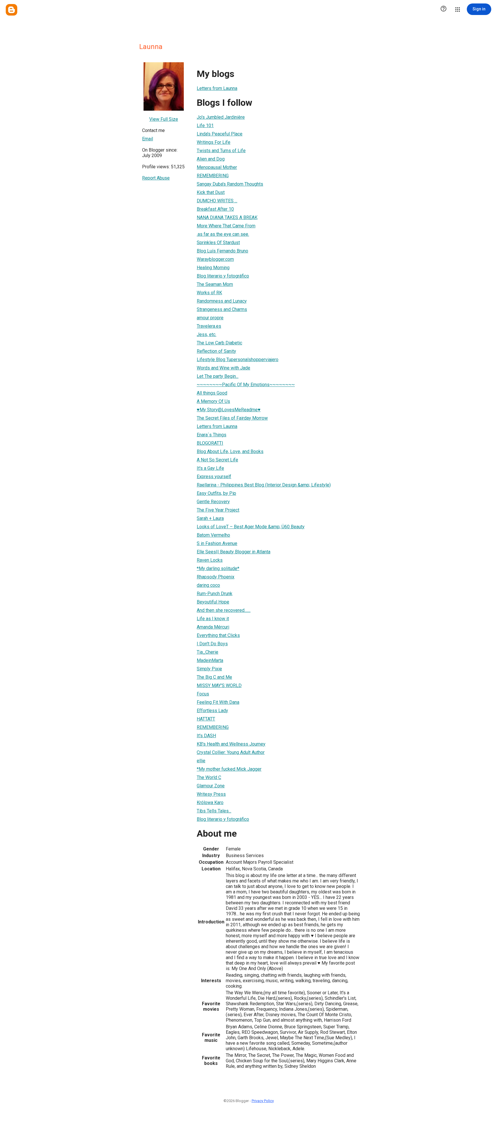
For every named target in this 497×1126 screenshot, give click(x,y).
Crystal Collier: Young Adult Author (231, 752)
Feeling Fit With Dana (218, 702)
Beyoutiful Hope (213, 602)
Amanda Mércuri (213, 627)
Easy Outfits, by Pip (216, 493)
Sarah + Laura (210, 518)
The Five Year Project (218, 510)
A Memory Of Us (213, 401)
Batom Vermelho (213, 535)
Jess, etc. (206, 334)
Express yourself (214, 476)
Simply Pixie (209, 669)
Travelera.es (209, 326)
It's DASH (206, 735)
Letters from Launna (217, 88)
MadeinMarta (210, 660)
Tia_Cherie (207, 652)
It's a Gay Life (210, 468)
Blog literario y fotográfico (223, 276)
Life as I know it (213, 618)
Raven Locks (210, 560)
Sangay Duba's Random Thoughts (230, 184)
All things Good (212, 393)
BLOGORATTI (210, 443)
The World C (209, 777)
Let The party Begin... (217, 376)
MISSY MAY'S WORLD (219, 685)
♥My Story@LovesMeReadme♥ (229, 409)
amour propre (210, 317)
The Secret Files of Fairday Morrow (232, 418)
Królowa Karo (210, 802)
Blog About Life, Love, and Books (230, 451)
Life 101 (205, 125)
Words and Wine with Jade (223, 368)
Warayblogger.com (215, 259)
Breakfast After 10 (215, 209)
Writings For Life (213, 142)
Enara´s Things (211, 434)
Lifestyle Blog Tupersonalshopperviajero (237, 359)
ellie (201, 760)
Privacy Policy (263, 1101)
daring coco (208, 585)
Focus (203, 694)
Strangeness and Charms (222, 309)
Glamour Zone (211, 786)
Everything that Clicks (218, 635)
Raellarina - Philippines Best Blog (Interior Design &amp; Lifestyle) (264, 485)
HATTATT (206, 719)
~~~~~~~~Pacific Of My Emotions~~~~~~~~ (246, 384)
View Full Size (163, 119)
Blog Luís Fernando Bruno (222, 251)
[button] (443, 9)
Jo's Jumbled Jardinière (221, 117)
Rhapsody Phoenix (215, 577)
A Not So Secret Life (217, 460)
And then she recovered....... (224, 610)
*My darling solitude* (218, 568)
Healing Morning (213, 267)
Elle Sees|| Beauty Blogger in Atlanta (233, 551)
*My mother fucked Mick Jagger (229, 769)
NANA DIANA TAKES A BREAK (227, 217)
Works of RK (209, 292)
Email (147, 139)
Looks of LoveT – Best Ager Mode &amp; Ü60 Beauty (251, 526)
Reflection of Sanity (216, 351)
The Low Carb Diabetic (219, 343)
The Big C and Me (214, 677)
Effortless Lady (212, 710)
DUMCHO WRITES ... (217, 200)
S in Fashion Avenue (217, 543)
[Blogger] (11, 10)
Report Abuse (156, 178)
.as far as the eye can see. (223, 234)
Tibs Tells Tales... (214, 811)
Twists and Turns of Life (221, 150)
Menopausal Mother (217, 167)
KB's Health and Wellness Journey (231, 744)
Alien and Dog (211, 159)
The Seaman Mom (215, 284)
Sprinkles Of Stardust (218, 242)
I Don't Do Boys (212, 643)
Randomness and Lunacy (222, 301)
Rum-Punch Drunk (214, 593)
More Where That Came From (226, 226)
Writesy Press (211, 794)
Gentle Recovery (213, 501)
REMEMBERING (213, 175)
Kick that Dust (211, 192)
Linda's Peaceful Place (219, 134)
